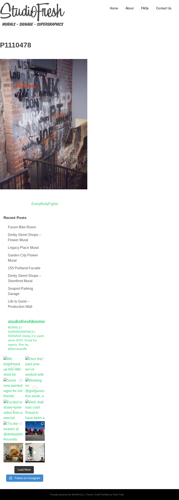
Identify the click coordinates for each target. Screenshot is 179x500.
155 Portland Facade (24, 268)
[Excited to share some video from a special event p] (13, 409)
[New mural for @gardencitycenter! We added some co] (35, 431)
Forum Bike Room (22, 227)
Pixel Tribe (118, 494)
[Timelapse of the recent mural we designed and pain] (35, 453)
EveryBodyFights (44, 204)
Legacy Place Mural (23, 247)
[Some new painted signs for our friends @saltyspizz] (13, 387)
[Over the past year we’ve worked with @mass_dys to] (35, 366)
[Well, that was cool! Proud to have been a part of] (35, 409)
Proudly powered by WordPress (67, 494)
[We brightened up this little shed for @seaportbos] (13, 366)
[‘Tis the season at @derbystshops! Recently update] (13, 431)
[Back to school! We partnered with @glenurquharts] (13, 453)
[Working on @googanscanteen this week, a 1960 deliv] (35, 387)
